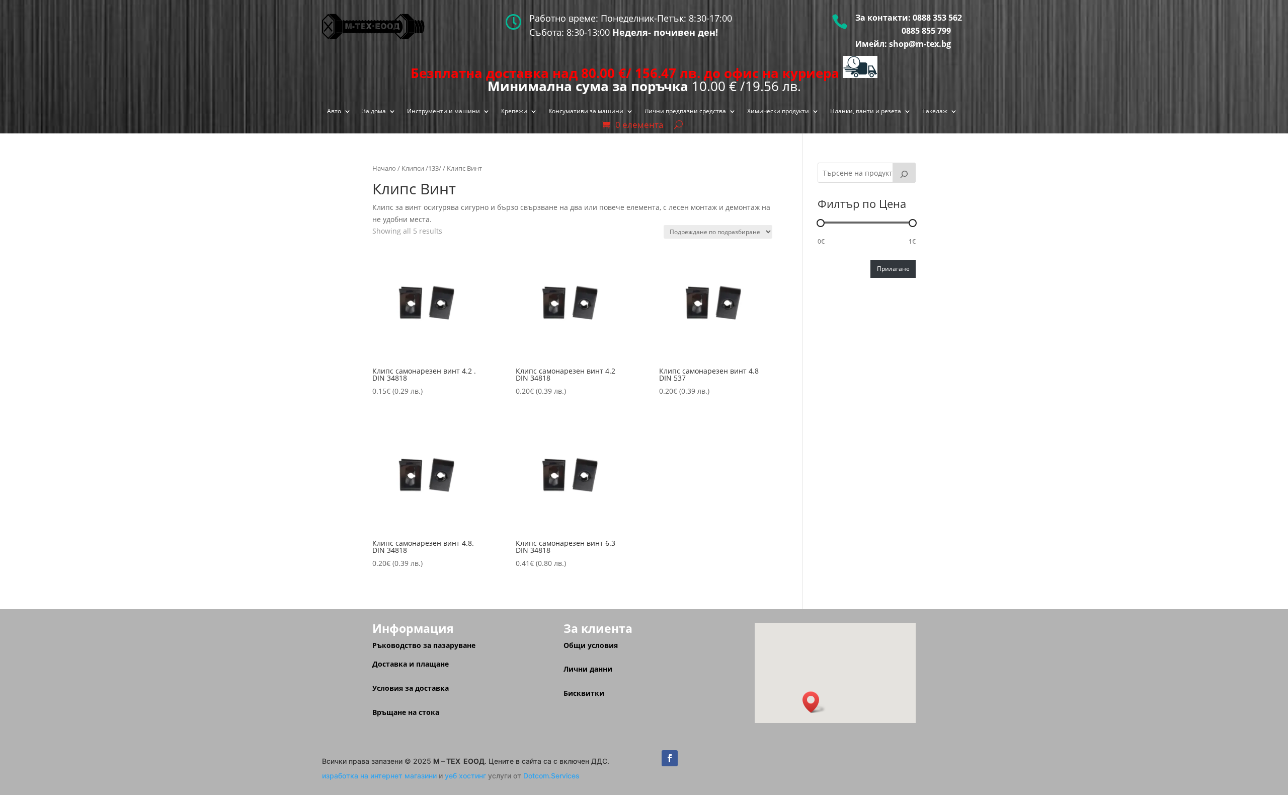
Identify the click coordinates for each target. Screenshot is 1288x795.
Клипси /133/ (421, 168)
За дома (374, 111)
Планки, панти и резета (865, 111)
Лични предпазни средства (685, 111)
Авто (334, 111)
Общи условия (591, 645)
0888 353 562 (937, 17)
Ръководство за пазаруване (423, 645)
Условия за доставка (410, 688)
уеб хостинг (465, 775)
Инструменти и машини (443, 111)
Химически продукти (778, 111)
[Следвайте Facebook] (670, 758)
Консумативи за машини (585, 111)
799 (943, 30)
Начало (384, 168)
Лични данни (588, 669)
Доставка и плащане (410, 664)
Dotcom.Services (551, 775)
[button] (814, 702)
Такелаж (934, 111)
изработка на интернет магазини (379, 775)
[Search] (904, 173)
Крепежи (514, 111)
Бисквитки (584, 693)
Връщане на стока (405, 712)
